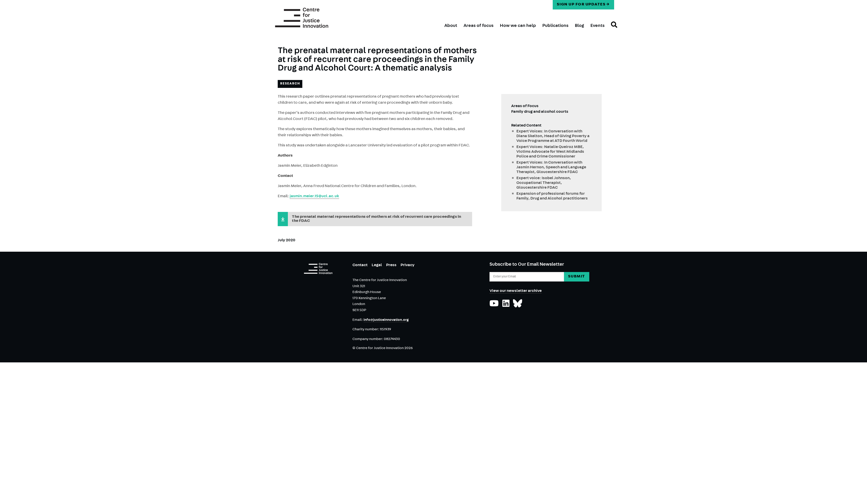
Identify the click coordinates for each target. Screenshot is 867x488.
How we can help (518, 26)
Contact (360, 265)
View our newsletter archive (515, 291)
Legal (377, 265)
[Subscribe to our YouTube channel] (494, 306)
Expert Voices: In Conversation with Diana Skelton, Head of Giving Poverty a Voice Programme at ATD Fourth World (553, 136)
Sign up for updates (581, 5)
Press (391, 265)
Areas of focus (479, 26)
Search (611, 28)
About (450, 26)
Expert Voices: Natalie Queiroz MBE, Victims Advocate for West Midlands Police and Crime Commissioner (550, 152)
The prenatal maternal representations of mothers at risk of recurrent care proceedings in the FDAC (376, 219)
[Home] (301, 18)
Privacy (408, 265)
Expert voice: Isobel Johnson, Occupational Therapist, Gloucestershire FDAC (543, 183)
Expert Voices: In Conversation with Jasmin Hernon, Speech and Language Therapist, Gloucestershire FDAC (551, 167)
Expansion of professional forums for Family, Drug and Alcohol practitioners (552, 196)
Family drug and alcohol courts (539, 112)
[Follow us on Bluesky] (517, 306)
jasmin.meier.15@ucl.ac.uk (314, 197)
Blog (579, 26)
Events (597, 26)
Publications (555, 26)
